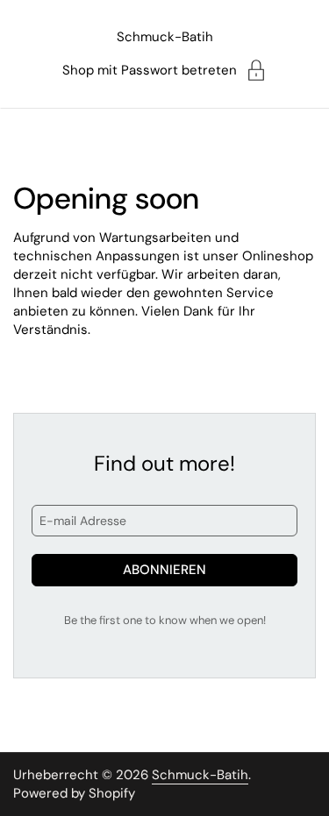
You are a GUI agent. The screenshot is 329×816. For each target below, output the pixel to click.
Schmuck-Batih (165, 37)
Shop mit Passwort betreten (149, 70)
